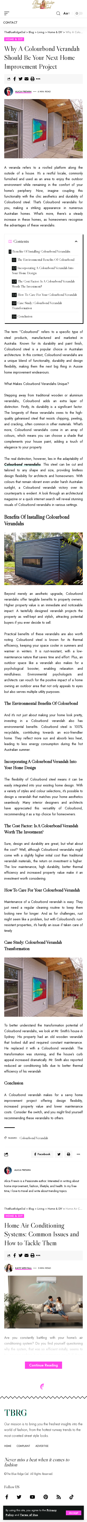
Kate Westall (23, 1268)
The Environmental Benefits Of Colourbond (45, 259)
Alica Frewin (23, 91)
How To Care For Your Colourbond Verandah (47, 294)
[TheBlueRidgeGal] (43, 4)
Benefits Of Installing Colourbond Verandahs (41, 251)
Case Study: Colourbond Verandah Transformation (37, 305)
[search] (58, 13)
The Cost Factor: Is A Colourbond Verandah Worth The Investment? (43, 283)
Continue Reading (43, 1365)
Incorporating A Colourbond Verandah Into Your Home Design (42, 270)
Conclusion (25, 316)
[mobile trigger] (7, 13)
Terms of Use (29, 1515)
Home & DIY (14, 39)
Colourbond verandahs (22, 464)
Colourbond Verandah (34, 1138)
